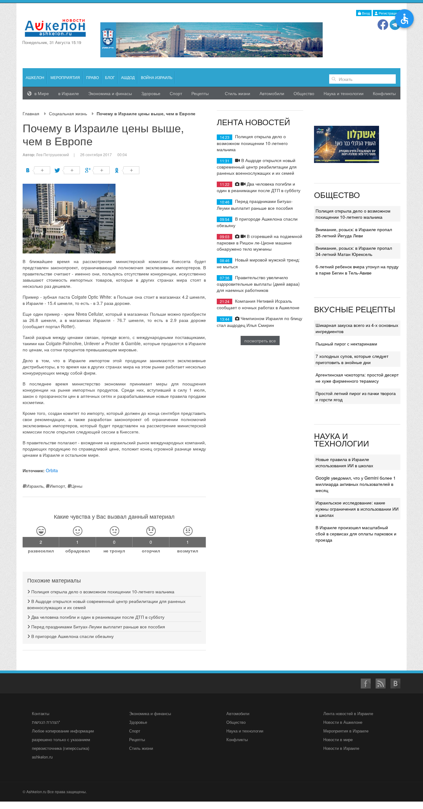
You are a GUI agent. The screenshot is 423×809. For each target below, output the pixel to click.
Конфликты (384, 93)
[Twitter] (68, 170)
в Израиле (68, 93)
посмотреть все (260, 340)
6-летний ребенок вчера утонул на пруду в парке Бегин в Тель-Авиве (357, 269)
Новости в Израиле (341, 748)
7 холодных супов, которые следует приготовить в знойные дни (352, 359)
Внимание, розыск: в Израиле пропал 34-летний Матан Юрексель (354, 251)
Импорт (57, 486)
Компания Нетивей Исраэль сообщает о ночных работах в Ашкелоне (258, 304)
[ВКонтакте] (38, 170)
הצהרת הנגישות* (46, 722)
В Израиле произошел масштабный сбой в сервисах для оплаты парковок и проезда (356, 533)
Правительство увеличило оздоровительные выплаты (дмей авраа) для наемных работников (258, 283)
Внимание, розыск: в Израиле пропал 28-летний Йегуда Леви (354, 232)
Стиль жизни (237, 93)
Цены (76, 486)
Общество (304, 93)
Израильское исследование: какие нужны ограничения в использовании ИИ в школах (357, 508)
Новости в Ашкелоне (342, 722)
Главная (31, 113)
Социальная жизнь (68, 113)
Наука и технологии (344, 93)
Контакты (40, 713)
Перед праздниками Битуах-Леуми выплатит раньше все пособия (97, 626)
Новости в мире (338, 739)
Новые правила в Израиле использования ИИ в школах (344, 462)
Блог (110, 77)
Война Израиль (156, 77)
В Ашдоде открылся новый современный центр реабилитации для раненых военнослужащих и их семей (257, 166)
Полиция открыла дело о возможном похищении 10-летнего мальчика (102, 591)
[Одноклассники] (127, 170)
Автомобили (271, 93)
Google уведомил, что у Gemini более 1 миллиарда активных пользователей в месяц (356, 484)
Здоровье (150, 93)
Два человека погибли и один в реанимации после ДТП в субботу (97, 617)
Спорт (176, 93)
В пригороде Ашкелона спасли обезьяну (72, 636)
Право (92, 77)
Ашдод (128, 77)
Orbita (52, 470)
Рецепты (200, 93)
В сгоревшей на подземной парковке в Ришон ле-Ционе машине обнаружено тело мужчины (259, 242)
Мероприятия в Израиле (345, 731)
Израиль (34, 486)
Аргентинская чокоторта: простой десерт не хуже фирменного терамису (357, 378)
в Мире (41, 93)
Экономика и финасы (110, 93)
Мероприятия (65, 77)
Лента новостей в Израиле (348, 713)
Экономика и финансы (150, 713)
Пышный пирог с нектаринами (346, 344)
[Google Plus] (97, 170)
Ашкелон (35, 77)
